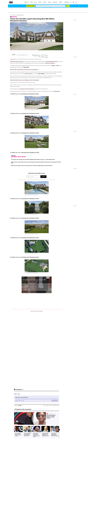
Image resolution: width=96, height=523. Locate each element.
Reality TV (26, 2)
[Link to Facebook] (71, 2)
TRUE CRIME (55, 2)
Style (35, 2)
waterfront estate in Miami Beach (27, 88)
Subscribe (66, 2)
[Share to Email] (46, 55)
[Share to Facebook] (36, 55)
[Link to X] (76, 2)
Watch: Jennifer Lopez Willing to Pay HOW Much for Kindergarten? (24, 69)
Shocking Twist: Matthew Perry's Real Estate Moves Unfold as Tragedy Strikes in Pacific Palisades (31, 165)
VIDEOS (49, 2)
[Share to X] (39, 55)
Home (11, 14)
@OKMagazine (57, 91)
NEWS (31, 2)
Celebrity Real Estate (19, 14)
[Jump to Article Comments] (32, 55)
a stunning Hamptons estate (51, 61)
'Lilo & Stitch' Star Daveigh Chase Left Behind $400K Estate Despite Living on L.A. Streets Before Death (33, 159)
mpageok (13, 54)
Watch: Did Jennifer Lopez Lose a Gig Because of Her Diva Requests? (24, 80)
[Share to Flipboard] (43, 55)
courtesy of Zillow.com (50, 63)
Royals (39, 2)
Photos (14, 14)
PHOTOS (44, 2)
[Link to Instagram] (73, 2)
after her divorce (28, 73)
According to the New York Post (16, 61)
